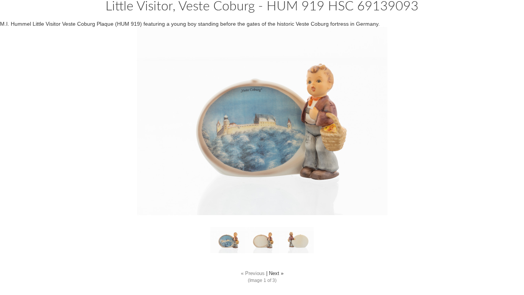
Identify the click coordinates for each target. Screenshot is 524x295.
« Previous (253, 273)
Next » (276, 273)
